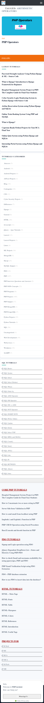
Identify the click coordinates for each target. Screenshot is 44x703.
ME (5, 669)
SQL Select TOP (9, 432)
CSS (5, 194)
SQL (5, 327)
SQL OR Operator (10, 400)
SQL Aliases (8, 469)
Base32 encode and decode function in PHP (19, 530)
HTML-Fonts (7, 599)
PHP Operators (10, 42)
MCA (6, 660)
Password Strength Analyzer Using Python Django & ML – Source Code (22, 75)
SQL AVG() (8, 450)
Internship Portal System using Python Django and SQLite (22, 145)
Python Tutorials (9, 322)
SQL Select (8, 377)
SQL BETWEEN (10, 464)
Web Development (10, 337)
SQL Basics (8, 368)
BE (4, 651)
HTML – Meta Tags (10, 594)
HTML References (9, 621)
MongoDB (7, 255)
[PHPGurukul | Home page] (4, 3)
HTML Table (7, 604)
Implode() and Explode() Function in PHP (18, 519)
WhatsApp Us (23, 696)
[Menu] (41, 3)
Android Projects (10, 173)
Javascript (7, 225)
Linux (6, 245)
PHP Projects (8, 296)
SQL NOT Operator (11, 409)
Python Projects (9, 317)
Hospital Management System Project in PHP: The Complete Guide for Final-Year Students (20, 91)
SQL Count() (8, 441)
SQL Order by (9, 391)
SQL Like (7, 455)
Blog (5, 184)
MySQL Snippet (9, 266)
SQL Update (8, 423)
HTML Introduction (10, 626)
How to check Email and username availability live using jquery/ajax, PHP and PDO (22, 559)
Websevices (8, 343)
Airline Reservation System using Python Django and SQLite (21, 107)
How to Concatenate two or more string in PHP (20, 503)
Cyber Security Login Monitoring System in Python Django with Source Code (19, 99)
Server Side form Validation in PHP (16, 508)
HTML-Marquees (9, 610)
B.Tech (6, 646)
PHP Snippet (8, 301)
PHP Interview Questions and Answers (17, 281)
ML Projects (8, 250)
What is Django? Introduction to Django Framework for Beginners (18, 83)
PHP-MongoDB (9, 307)
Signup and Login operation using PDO (17, 544)
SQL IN (6, 459)
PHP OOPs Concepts (11, 286)
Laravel (6, 235)
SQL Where (8, 387)
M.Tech (6, 664)
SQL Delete (8, 428)
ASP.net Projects (9, 178)
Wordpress (7, 348)
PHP (3, 38)
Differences (8, 204)
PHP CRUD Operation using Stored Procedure (20, 524)
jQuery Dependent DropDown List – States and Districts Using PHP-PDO (20, 551)
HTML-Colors (8, 615)
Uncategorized (9, 332)
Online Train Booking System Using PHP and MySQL (20, 115)
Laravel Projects (9, 240)
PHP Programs (9, 291)
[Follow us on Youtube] (33, 58)
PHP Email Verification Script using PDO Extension (18, 567)
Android (7, 168)
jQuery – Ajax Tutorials (12, 230)
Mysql (6, 261)
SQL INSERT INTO (11, 414)
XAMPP (7, 353)
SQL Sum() (8, 446)
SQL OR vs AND (10, 405)
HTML (6, 220)
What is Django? (8, 122)
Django (6, 209)
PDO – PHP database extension (14, 574)
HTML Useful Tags (9, 632)
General (6, 214)
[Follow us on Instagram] (41, 58)
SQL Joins (7, 473)
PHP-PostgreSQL (10, 312)
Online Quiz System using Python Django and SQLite (20, 137)
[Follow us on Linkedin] (37, 58)
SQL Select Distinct (11, 382)
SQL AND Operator (11, 396)
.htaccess (7, 163)
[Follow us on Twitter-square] (30, 58)
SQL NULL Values (10, 419)
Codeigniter (8, 189)
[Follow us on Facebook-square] (26, 58)
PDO (5, 271)
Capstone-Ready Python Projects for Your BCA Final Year (20, 129)
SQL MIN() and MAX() (12, 437)
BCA (5, 655)
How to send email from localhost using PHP (19, 514)
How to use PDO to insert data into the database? (21, 579)
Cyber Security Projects (12, 199)
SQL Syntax (8, 373)
